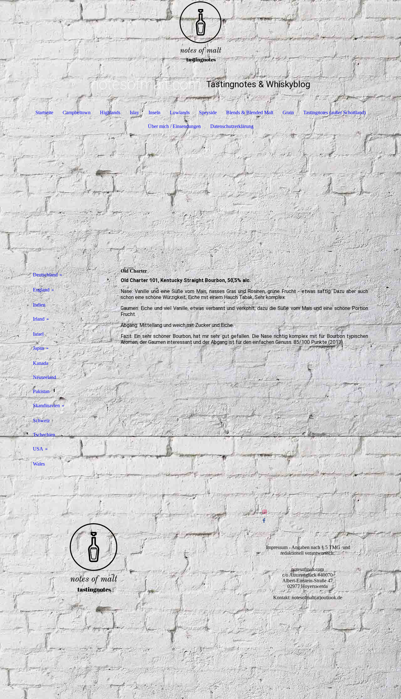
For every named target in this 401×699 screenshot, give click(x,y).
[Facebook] (264, 520)
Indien (39, 304)
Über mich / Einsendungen (174, 126)
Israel (38, 334)
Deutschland (45, 274)
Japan (38, 348)
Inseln (154, 112)
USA (38, 448)
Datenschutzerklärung (231, 126)
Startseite (44, 112)
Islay (134, 112)
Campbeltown (77, 112)
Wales (39, 464)
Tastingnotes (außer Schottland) (334, 112)
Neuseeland (44, 377)
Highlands (110, 112)
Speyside (208, 112)
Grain (288, 112)
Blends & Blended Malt (249, 112)
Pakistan (41, 391)
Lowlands (180, 112)
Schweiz (41, 420)
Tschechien (44, 434)
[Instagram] (265, 512)
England (41, 289)
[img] (200, 31)
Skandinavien (46, 405)
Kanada (40, 363)
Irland (38, 319)
